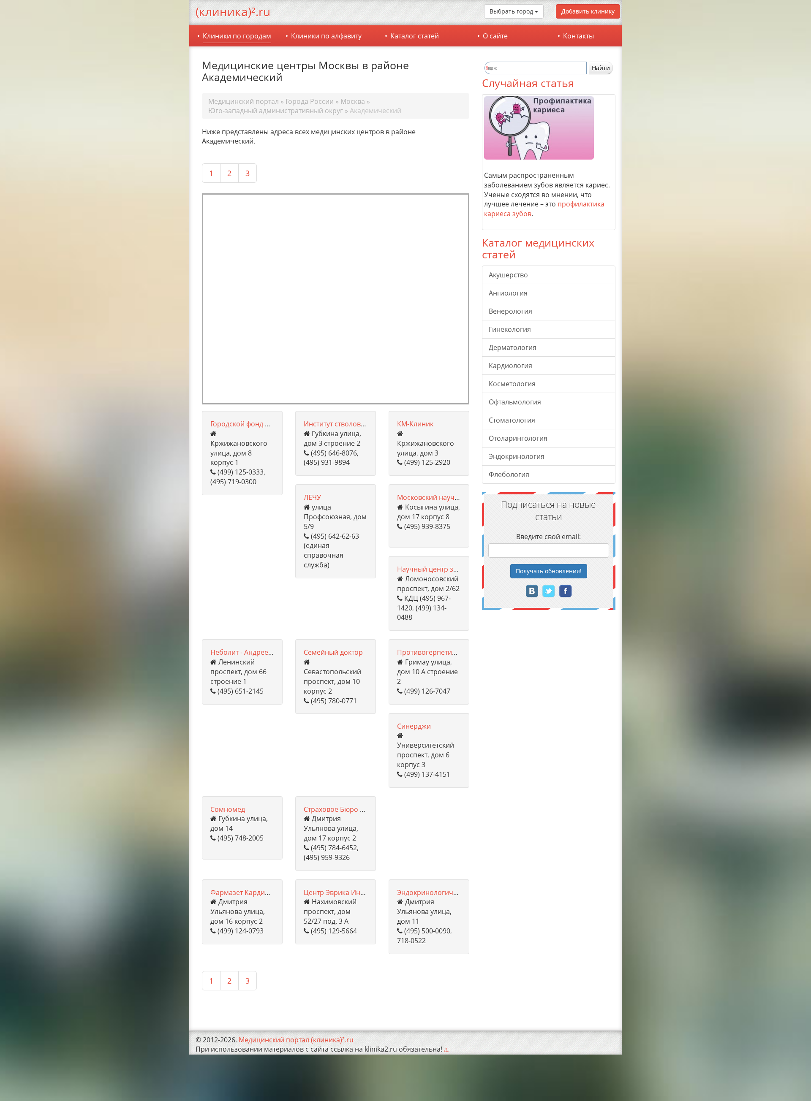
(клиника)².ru (233, 11)
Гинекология (510, 329)
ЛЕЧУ (312, 497)
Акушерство (508, 274)
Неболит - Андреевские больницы (266, 652)
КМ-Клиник (415, 423)
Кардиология (510, 365)
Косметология (512, 383)
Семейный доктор (333, 652)
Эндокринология (516, 456)
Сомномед (227, 809)
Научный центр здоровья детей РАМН (460, 569)
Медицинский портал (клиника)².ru (296, 1039)
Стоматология (512, 420)
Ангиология (508, 293)
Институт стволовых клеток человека (364, 423)
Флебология (509, 474)
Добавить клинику (588, 11)
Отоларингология (518, 438)
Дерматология (512, 347)
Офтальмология (515, 402)
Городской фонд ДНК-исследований (269, 423)
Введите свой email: (548, 536)
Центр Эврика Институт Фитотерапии (365, 892)
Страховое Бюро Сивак (341, 809)
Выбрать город (512, 11)
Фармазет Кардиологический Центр (269, 892)
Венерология (510, 311)
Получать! (549, 571)
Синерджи (414, 726)
